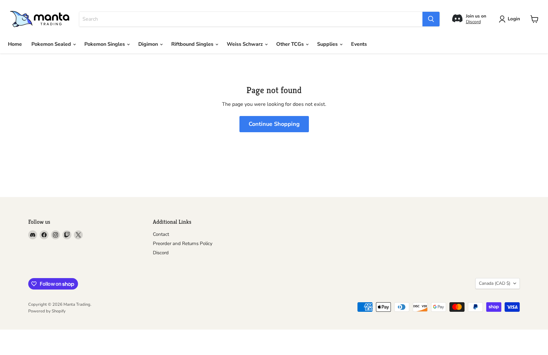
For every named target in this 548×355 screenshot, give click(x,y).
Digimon (148, 44)
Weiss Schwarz (245, 44)
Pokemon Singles (105, 44)
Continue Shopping (274, 124)
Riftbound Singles (193, 44)
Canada (494, 283)
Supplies (328, 44)
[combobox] (250, 19)
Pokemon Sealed (51, 44)
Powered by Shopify (47, 311)
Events (359, 44)
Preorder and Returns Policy (182, 243)
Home (15, 44)
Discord (473, 22)
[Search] (431, 19)
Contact (161, 234)
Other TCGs (290, 44)
